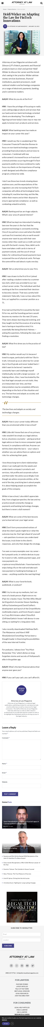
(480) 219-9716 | (11, 973)
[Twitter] (33, 966)
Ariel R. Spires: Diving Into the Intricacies (16, 878)
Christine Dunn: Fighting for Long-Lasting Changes (19, 883)
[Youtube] (27, 966)
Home (4, 9)
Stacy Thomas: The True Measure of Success (17, 874)
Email (4, 773)
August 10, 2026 (9, 826)
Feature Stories (12, 9)
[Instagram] (17, 966)
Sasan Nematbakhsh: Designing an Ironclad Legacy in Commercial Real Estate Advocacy (21, 822)
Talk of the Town (22, 989)
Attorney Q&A (21, 9)
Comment (6, 738)
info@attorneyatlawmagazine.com (27, 973)
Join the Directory (22, 996)
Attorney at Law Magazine (21, 701)
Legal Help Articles (22, 1007)
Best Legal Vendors (22, 991)
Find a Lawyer (22, 1010)
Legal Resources (22, 993)
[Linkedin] (11, 966)
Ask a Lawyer (22, 1012)
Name (4, 764)
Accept (6, 1023)
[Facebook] (22, 966)
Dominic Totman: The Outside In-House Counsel (18, 869)
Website (4, 782)
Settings (4, 1020)
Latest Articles (22, 986)
